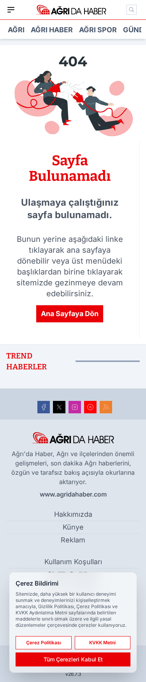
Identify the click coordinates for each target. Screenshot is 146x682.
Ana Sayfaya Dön (70, 314)
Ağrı (16, 30)
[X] (59, 407)
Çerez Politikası (43, 642)
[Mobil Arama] (132, 10)
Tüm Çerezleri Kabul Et (73, 659)
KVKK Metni (102, 642)
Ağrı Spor (98, 30)
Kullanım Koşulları (73, 562)
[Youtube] (90, 407)
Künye (73, 527)
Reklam (73, 540)
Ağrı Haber (52, 30)
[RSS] (106, 407)
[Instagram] (75, 407)
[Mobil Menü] (11, 9)
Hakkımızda (73, 514)
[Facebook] (43, 407)
